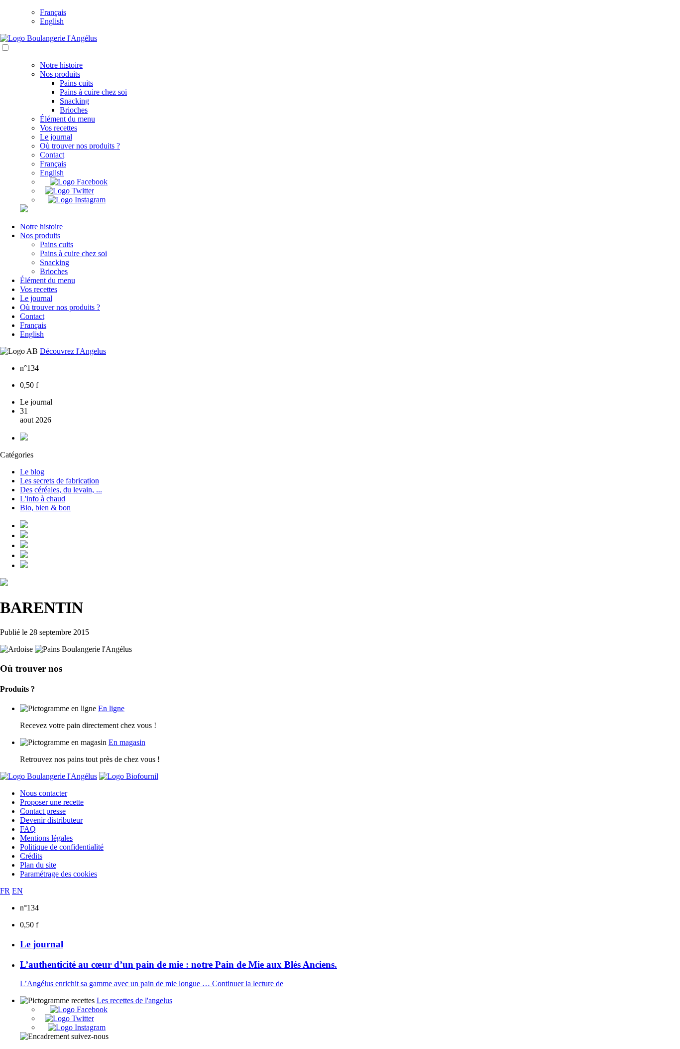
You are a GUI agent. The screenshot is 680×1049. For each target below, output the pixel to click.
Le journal (56, 137)
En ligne (111, 708)
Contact (52, 154)
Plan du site (38, 865)
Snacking (74, 101)
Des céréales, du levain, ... (61, 489)
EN (17, 891)
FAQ (28, 829)
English (52, 21)
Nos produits (60, 74)
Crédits (31, 856)
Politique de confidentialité (62, 847)
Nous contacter (43, 793)
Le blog (32, 471)
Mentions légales (46, 838)
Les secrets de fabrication (59, 480)
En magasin (127, 742)
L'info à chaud (42, 498)
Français (53, 12)
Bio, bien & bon (45, 507)
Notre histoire (61, 65)
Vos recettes (58, 128)
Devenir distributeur (51, 820)
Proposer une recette (52, 802)
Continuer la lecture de (247, 983)
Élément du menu (67, 119)
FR (5, 891)
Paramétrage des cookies (58, 874)
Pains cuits (76, 83)
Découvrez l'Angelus (73, 351)
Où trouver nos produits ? (80, 146)
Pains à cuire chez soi (93, 92)
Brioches (74, 110)
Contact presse (43, 811)
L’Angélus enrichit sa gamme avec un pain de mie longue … (116, 983)
